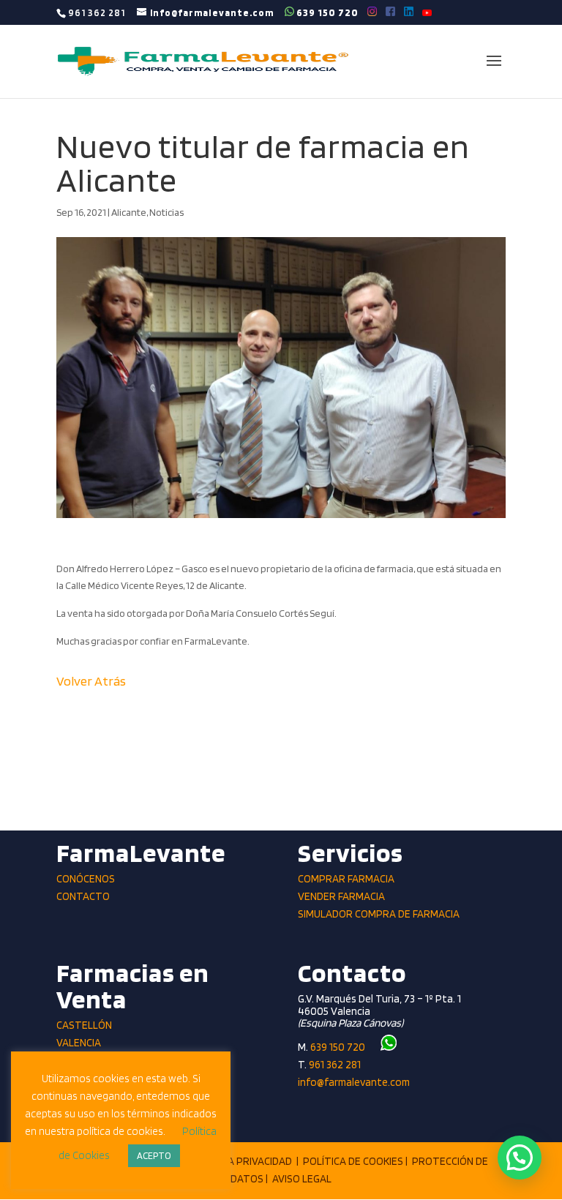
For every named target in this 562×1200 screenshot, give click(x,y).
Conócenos (85, 878)
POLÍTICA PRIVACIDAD (241, 1161)
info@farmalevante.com (354, 1082)
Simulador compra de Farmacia (379, 913)
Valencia (78, 1042)
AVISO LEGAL (301, 1178)
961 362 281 (335, 1064)
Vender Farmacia (341, 896)
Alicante (128, 212)
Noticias (166, 212)
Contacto (83, 896)
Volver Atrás (91, 681)
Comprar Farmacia (346, 878)
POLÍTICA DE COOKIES (353, 1161)
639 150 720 (326, 12)
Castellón (84, 1025)
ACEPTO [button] (154, 1155)
